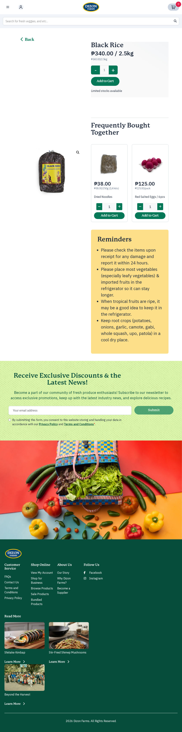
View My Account (42, 572)
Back (29, 39)
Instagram (96, 578)
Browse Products (42, 588)
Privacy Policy (48, 424)
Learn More (12, 661)
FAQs (7, 576)
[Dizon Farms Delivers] (91, 7)
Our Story (63, 572)
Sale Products (40, 594)
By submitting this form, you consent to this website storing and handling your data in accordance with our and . (66, 422)
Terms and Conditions (79, 424)
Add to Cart (105, 81)
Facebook (95, 572)
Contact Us (11, 582)
